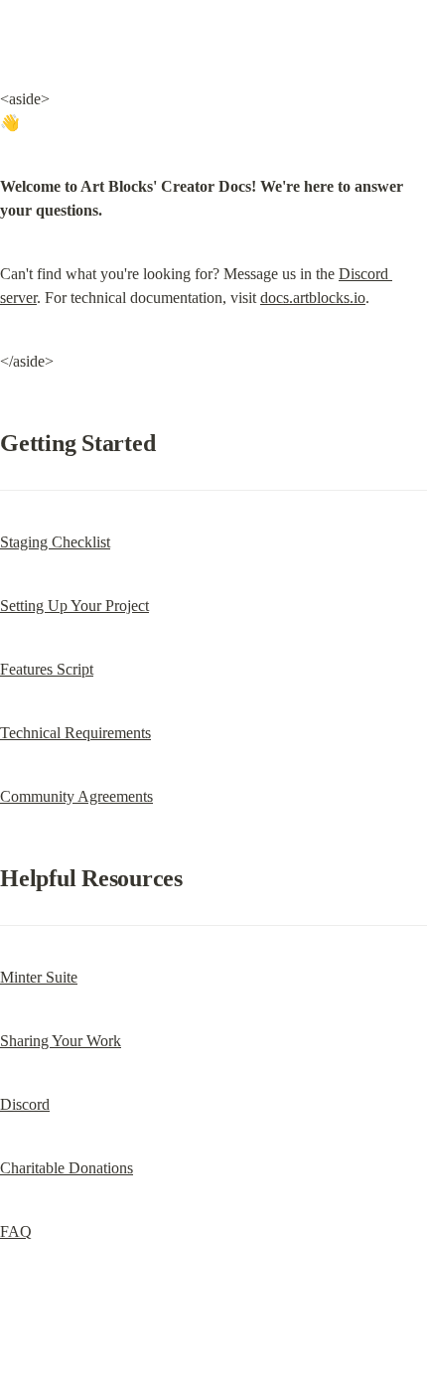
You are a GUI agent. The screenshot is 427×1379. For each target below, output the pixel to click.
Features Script (46, 669)
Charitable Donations (66, 1167)
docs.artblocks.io (312, 297)
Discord (25, 1104)
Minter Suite (38, 977)
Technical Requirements (75, 732)
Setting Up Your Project (74, 605)
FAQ (16, 1231)
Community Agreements (76, 796)
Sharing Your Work (60, 1040)
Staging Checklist (55, 542)
